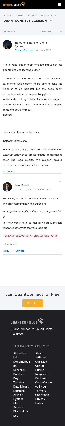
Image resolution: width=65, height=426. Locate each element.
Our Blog (41, 361)
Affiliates (40, 357)
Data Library (21, 386)
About (39, 353)
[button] (46, 32)
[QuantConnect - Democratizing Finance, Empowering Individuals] (14, 4)
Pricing (39, 370)
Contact (40, 365)
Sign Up (32, 303)
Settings (18, 407)
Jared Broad (22, 185)
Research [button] (9, 31)
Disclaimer (10, 244)
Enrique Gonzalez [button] (24, 50)
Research (19, 370)
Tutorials (19, 382)
